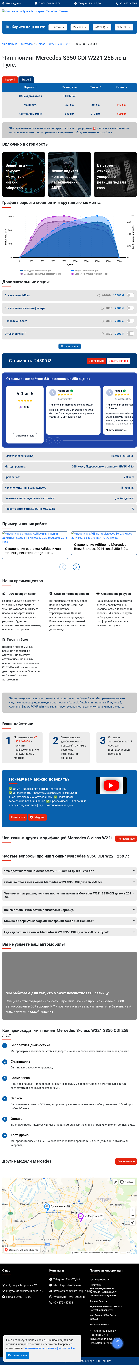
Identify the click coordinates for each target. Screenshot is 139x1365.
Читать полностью (116, 430)
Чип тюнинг (9, 44)
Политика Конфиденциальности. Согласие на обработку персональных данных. (103, 1290)
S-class (40, 44)
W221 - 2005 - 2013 (60, 44)
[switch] (130, 295)
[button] (76, 567)
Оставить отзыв (25, 435)
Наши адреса (13, 3)
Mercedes (27, 44)
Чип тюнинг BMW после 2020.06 (103, 1317)
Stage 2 (26, 79)
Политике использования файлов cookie (49, 1348)
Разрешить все (17, 1355)
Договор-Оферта (99, 1279)
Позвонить (18, 817)
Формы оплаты (98, 1301)
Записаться (96, 360)
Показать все (69, 346)
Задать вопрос (118, 360)
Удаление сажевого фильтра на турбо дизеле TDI (106, 1308)
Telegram (39, 817)
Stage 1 (10, 79)
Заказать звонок (99, 1324)
